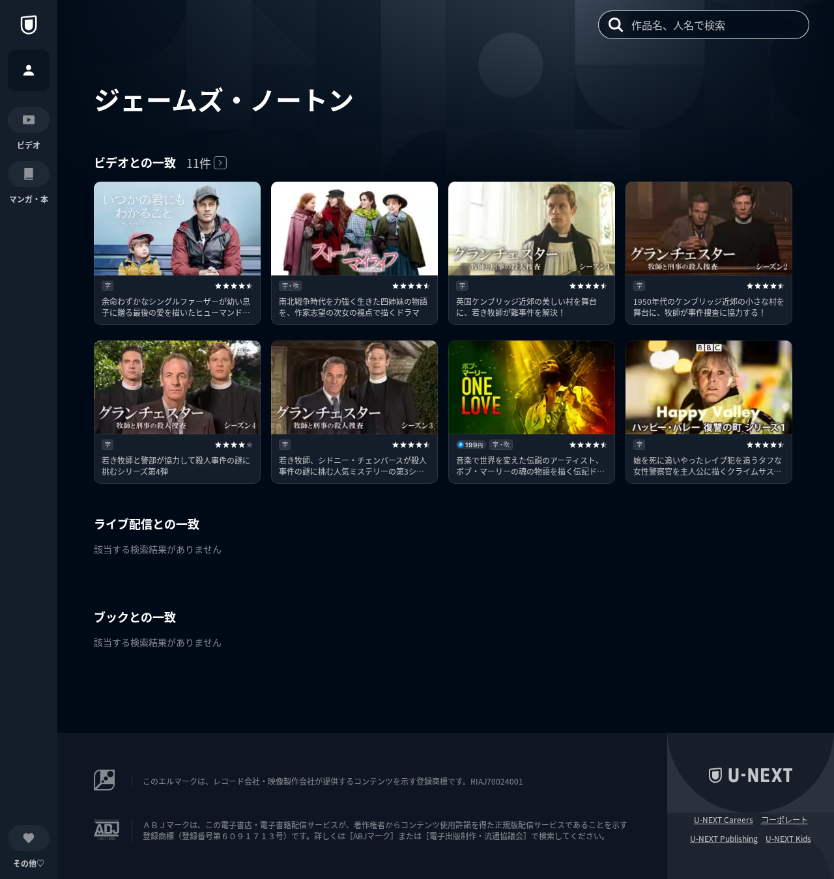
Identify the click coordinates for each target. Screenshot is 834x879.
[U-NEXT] (28, 24)
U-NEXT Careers (723, 820)
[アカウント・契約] (29, 70)
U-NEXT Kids (788, 838)
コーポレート (784, 820)
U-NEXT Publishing (724, 838)
